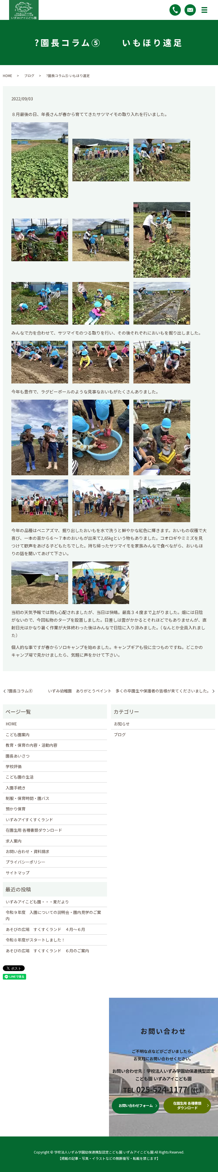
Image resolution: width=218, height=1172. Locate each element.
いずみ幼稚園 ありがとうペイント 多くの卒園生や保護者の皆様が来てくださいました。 (129, 691)
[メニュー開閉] (204, 10)
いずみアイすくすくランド (29, 819)
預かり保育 (16, 809)
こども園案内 (18, 734)
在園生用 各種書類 (187, 1105)
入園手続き (16, 788)
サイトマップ (18, 873)
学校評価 (14, 766)
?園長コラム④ (20, 691)
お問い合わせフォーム (136, 1105)
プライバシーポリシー (25, 862)
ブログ (29, 75)
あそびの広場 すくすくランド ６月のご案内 (47, 950)
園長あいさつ (18, 756)
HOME (7, 75)
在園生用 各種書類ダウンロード (34, 830)
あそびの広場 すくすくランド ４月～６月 (45, 929)
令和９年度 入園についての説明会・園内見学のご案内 (53, 915)
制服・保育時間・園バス (27, 798)
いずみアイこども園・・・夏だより (37, 902)
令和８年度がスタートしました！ (35, 940)
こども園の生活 (19, 777)
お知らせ (122, 724)
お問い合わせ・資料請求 (27, 851)
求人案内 (14, 841)
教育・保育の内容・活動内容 (31, 745)
